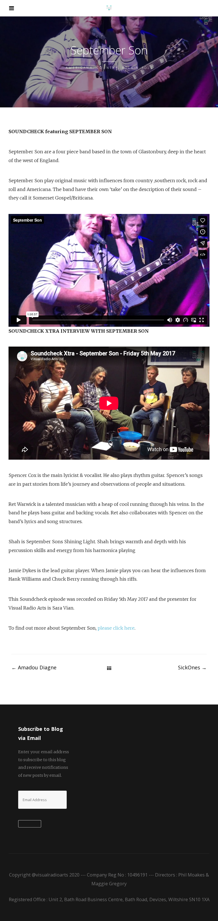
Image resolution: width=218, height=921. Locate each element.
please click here (116, 628)
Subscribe (29, 824)
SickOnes (192, 667)
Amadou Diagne (33, 667)
